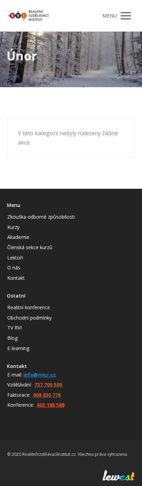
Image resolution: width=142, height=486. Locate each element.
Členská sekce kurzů (29, 247)
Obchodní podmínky (29, 317)
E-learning (18, 348)
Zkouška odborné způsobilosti (41, 216)
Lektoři (15, 257)
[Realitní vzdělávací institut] (28, 15)
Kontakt (16, 278)
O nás (13, 267)
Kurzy (13, 227)
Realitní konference (28, 307)
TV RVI (14, 327)
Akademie (18, 237)
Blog (12, 338)
